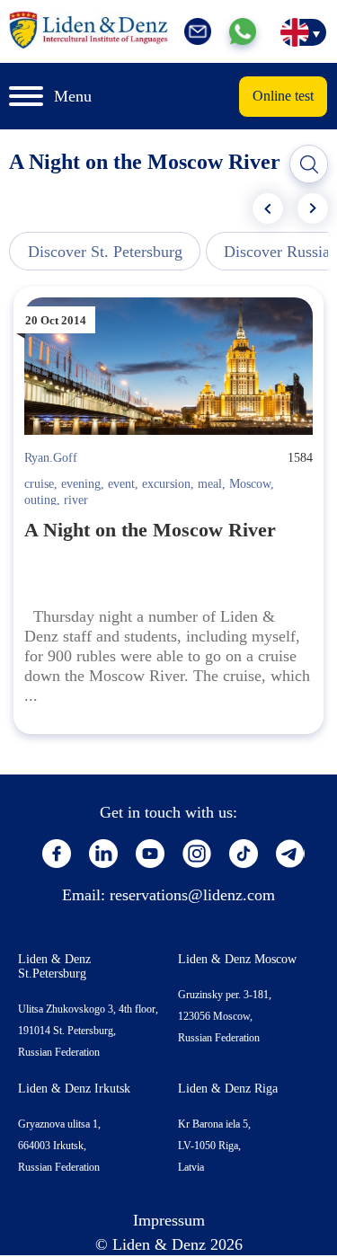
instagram (196, 853)
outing (40, 500)
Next (312, 208)
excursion (166, 484)
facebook (56, 853)
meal (210, 484)
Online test (283, 95)
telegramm (290, 853)
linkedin (103, 853)
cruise (39, 484)
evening (81, 484)
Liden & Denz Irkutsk (74, 1088)
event (121, 484)
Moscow (249, 484)
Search (309, 164)
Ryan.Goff (50, 458)
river (76, 500)
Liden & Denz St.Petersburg (54, 966)
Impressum (169, 1220)
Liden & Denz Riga (228, 1088)
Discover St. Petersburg (105, 252)
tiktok (243, 853)
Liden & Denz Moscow (237, 959)
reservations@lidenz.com (192, 895)
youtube (150, 853)
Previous (268, 208)
